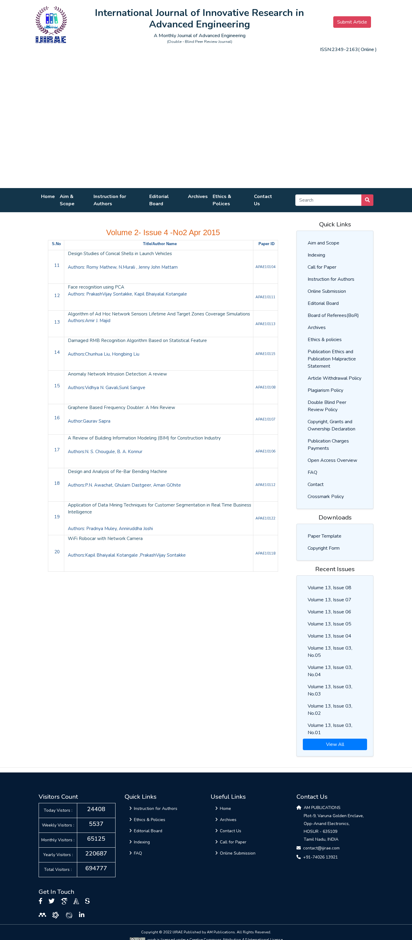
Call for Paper (322, 267)
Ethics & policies (325, 339)
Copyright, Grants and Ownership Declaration (331, 425)
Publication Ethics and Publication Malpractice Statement (332, 358)
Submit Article (352, 22)
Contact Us (263, 200)
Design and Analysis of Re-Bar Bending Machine (117, 471)
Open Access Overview (332, 460)
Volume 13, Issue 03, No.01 (330, 729)
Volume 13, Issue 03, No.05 (330, 652)
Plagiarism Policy (325, 390)
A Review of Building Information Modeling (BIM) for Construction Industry (144, 438)
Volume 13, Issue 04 (329, 636)
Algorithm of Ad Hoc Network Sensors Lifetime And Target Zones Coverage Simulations (159, 314)
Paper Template (324, 536)
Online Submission (327, 291)
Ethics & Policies (149, 820)
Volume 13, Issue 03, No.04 (330, 671)
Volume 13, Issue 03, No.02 (330, 710)
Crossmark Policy (326, 496)
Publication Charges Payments (328, 445)
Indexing (316, 255)
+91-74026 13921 (320, 857)
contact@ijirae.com (321, 848)
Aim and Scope (323, 243)
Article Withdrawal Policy (334, 378)
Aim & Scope (67, 200)
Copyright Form (324, 548)
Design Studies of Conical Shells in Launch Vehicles (120, 254)
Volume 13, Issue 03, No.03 (330, 690)
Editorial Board (159, 200)
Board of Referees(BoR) (333, 315)
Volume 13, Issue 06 (329, 612)
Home (48, 196)
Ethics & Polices (222, 200)
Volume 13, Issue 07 (329, 599)
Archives (198, 196)
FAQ (312, 472)
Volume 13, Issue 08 (329, 587)
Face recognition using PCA (96, 287)
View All (335, 744)
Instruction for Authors (109, 200)
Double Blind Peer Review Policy (327, 406)
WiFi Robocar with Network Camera (105, 539)
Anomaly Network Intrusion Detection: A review (117, 374)
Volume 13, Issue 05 (329, 624)
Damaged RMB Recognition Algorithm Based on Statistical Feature (137, 340)
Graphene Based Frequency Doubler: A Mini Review (121, 407)
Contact (316, 484)
